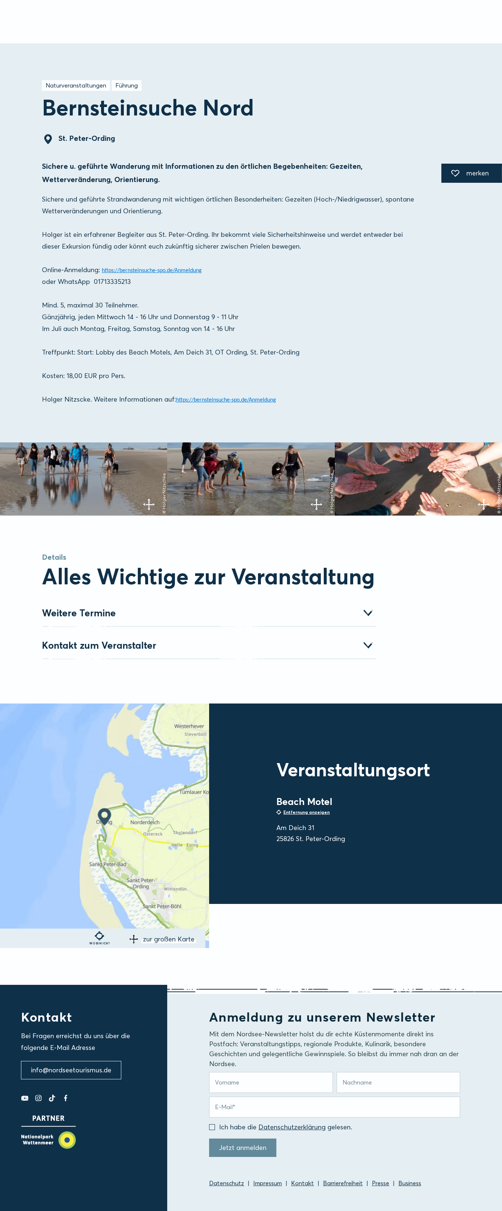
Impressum (267, 1183)
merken (465, 174)
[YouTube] (25, 1098)
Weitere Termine (79, 613)
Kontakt (302, 1183)
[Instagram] (38, 1098)
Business (409, 1183)
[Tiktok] (52, 1098)
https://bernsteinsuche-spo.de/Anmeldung (152, 271)
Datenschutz (226, 1183)
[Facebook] (65, 1098)
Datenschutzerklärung (292, 1127)
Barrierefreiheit (343, 1183)
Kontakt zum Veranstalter (99, 645)
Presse (380, 1183)
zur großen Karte (168, 939)
